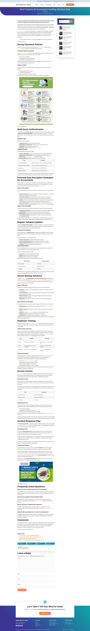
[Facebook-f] (16, 625)
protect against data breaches (23, 425)
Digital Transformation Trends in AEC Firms (28, 538)
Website (18, 584)
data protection (48, 508)
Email (18, 579)
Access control (20, 373)
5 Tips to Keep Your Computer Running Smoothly (29, 535)
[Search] (71, 21)
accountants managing (34, 323)
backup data (30, 312)
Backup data (42, 349)
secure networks (38, 500)
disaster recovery (22, 300)
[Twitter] (18, 625)
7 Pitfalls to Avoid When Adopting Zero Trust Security (30, 537)
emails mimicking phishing (29, 360)
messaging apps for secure (42, 204)
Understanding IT (48, 4)
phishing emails (45, 355)
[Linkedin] (20, 625)
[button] (21, 544)
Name (18, 574)
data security (40, 47)
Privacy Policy (44, 629)
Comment (19, 558)
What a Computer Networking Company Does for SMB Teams (67, 37)
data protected (38, 147)
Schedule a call (70, 4)
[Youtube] (22, 625)
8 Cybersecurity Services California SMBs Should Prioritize (67, 27)
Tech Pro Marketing (38, 629)
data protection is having (41, 280)
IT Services (42, 4)
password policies (47, 334)
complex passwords (24, 53)
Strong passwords (21, 31)
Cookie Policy (48, 629)
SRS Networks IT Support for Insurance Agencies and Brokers (67, 47)
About (54, 4)
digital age (23, 278)
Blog (63, 4)
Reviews (36, 4)
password (19, 48)
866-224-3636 (30, 609)
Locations (59, 4)
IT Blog (45, 11)
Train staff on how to (30, 156)
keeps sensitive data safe (49, 413)
